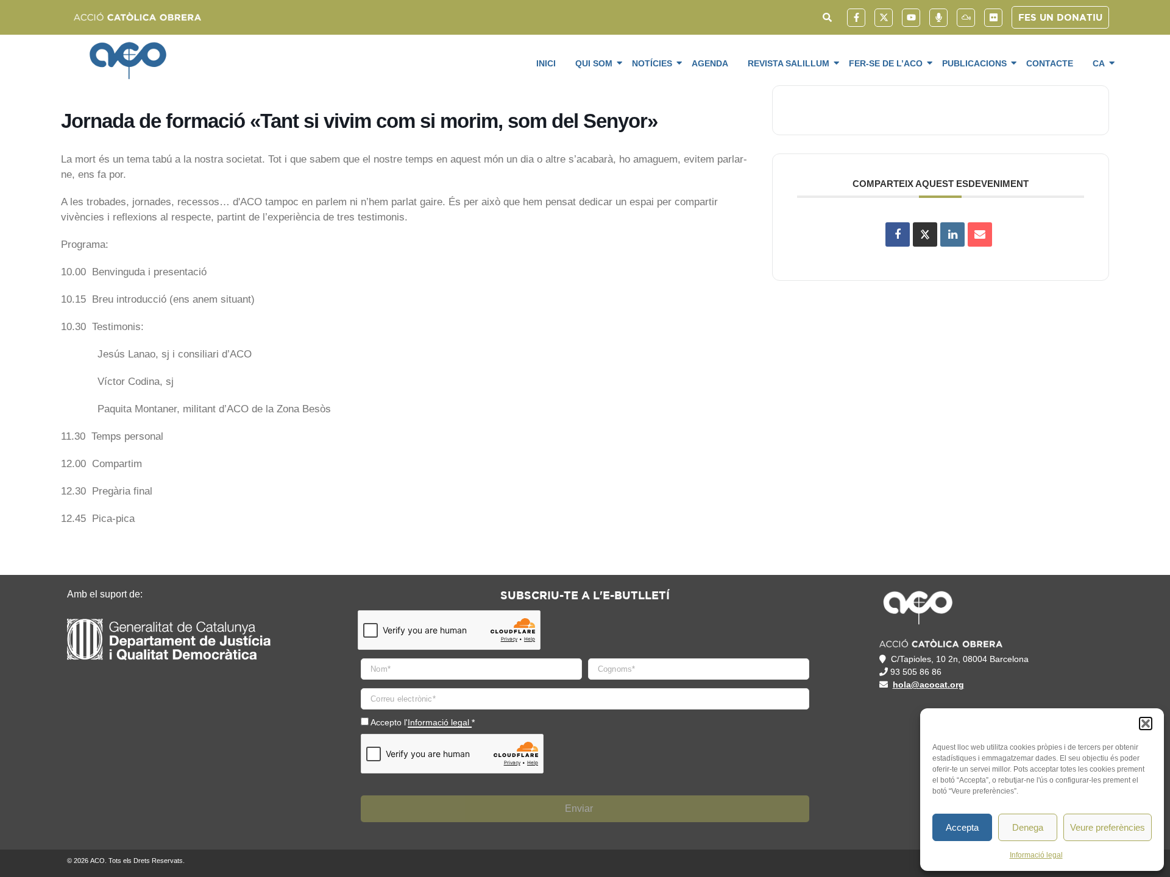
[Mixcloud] (966, 18)
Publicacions (974, 63)
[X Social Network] (925, 234)
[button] (1146, 723)
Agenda (710, 63)
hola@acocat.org (928, 684)
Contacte (1049, 63)
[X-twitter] (883, 18)
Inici (546, 63)
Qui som (593, 63)
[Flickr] (993, 18)
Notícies (652, 63)
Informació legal (1036, 855)
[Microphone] (938, 18)
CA (1099, 63)
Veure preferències (1107, 827)
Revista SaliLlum (788, 63)
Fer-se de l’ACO (886, 63)
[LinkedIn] (952, 234)
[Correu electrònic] (980, 234)
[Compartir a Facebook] (897, 234)
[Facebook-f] (856, 18)
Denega (1027, 827)
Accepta (962, 827)
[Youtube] (911, 18)
